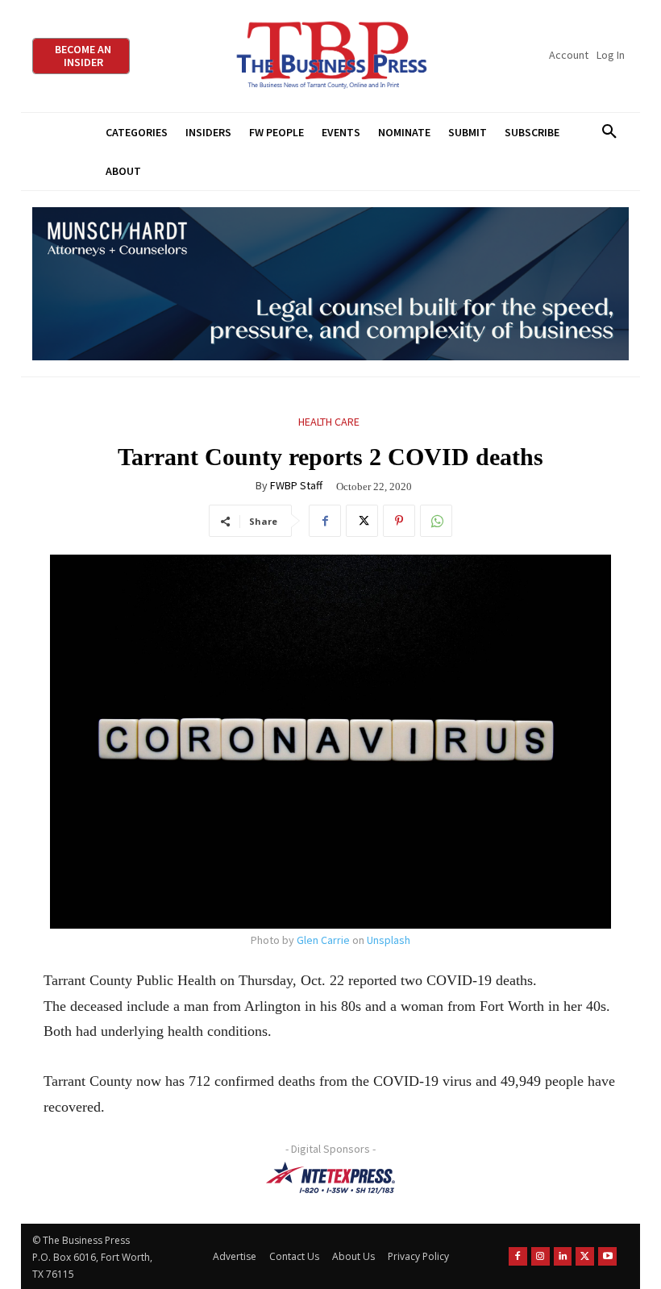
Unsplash (388, 940)
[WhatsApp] (436, 521)
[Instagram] (540, 1256)
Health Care (329, 421)
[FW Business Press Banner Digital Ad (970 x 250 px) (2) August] (330, 284)
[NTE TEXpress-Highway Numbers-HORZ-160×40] (330, 1178)
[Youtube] (607, 1256)
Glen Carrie (323, 940)
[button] (609, 132)
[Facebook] (325, 521)
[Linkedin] (563, 1256)
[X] (362, 521)
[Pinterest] (399, 521)
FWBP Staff (296, 485)
